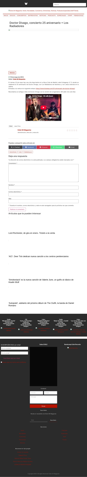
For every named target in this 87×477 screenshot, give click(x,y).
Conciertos (21, 15)
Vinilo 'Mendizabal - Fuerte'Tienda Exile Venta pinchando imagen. (8, 322)
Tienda (64, 439)
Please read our (14, 362)
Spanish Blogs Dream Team (23, 458)
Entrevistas (33, 15)
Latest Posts (17, 126)
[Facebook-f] (9, 3)
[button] (69, 2)
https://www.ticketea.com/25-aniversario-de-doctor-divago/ (55, 88)
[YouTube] (76, 130)
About (10, 126)
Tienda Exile (78, 15)
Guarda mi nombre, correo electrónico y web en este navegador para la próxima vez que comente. (42, 205)
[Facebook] (68, 130)
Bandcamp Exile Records (72, 344)
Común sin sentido (22, 452)
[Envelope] (43, 3)
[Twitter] (70, 130)
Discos (12, 15)
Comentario (12, 163)
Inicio (6, 15)
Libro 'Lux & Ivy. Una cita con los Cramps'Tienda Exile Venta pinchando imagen (78, 323)
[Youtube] (34, 3)
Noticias (43, 15)
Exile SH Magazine (19, 79)
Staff (70, 15)
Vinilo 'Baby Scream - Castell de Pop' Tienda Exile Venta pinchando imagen (61, 323)
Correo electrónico (15, 191)
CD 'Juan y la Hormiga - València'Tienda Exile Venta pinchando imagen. (26, 323)
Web (9, 198)
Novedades (22, 433)
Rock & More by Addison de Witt (22, 461)
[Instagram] (17, 3)
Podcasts (52, 15)
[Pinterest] (30, 3)
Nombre (11, 185)
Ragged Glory (23, 455)
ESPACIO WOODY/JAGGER (23, 464)
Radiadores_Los (28, 152)
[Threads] (22, 3)
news (20, 152)
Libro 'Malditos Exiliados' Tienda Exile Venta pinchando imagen (43, 322)
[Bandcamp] (39, 3)
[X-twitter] (13, 3)
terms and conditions (19, 362)
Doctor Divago (13, 152)
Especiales (61, 15)
